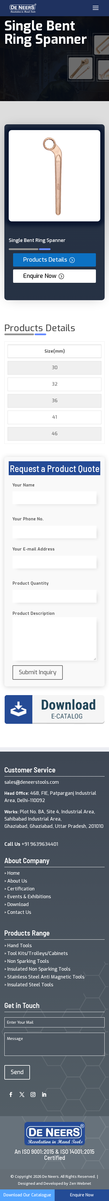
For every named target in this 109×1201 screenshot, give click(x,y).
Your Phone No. (28, 519)
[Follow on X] (19, 1092)
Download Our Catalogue (27, 1195)
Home (13, 873)
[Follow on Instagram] (30, 1092)
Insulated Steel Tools (30, 985)
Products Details (45, 260)
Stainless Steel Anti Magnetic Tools (45, 977)
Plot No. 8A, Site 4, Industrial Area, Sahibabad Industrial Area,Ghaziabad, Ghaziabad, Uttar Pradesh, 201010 (53, 819)
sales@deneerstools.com (31, 782)
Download (18, 904)
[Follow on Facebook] (8, 1092)
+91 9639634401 (31, 844)
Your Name (23, 485)
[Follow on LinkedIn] (41, 1092)
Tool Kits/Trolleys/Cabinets (37, 953)
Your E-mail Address (33, 549)
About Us (17, 881)
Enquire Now (39, 276)
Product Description (33, 613)
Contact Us (19, 912)
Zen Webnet (80, 1183)
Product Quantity (30, 583)
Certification (21, 889)
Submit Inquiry (37, 672)
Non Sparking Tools (28, 961)
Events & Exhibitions (29, 897)
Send (17, 1072)
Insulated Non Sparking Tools (38, 969)
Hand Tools (19, 946)
